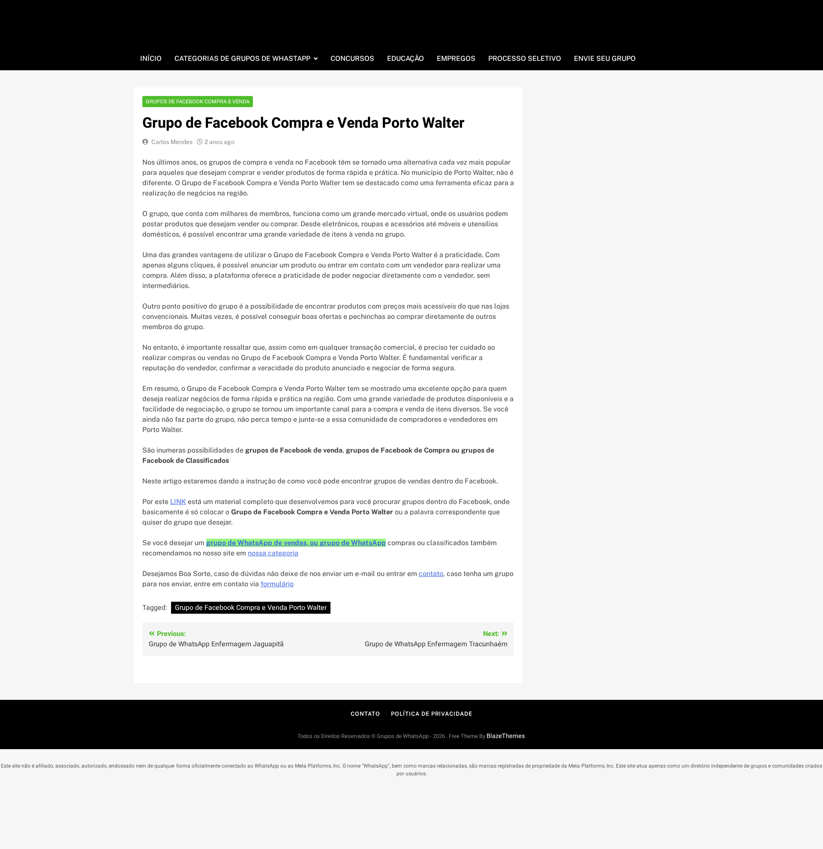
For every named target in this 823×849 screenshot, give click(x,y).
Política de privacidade (431, 714)
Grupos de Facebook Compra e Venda (197, 102)
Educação (405, 58)
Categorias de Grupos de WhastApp (242, 58)
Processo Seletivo (524, 58)
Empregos (456, 58)
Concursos (352, 58)
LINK (178, 502)
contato (431, 574)
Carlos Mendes (171, 141)
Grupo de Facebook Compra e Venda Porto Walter (251, 608)
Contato (365, 714)
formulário (277, 584)
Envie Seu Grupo (605, 58)
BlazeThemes (506, 736)
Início (151, 58)
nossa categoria (273, 553)
